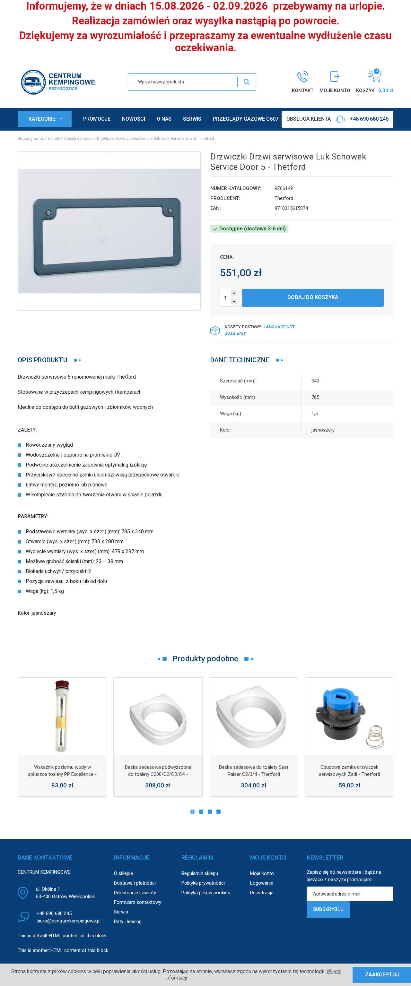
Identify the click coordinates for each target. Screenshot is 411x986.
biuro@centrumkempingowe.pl (69, 921)
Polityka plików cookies (205, 893)
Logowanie (261, 883)
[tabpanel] (62, 737)
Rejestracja (262, 893)
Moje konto (262, 873)
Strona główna (30, 138)
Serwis (121, 912)
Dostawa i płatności (135, 883)
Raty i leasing (128, 921)
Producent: (225, 198)
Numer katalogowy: (235, 188)
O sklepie (123, 873)
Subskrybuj (328, 909)
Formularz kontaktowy (137, 902)
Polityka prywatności (203, 883)
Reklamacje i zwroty (135, 893)
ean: (215, 208)
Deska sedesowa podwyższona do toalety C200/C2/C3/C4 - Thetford (158, 774)
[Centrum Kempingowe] (58, 82)
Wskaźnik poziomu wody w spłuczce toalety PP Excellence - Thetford (62, 774)
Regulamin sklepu (199, 873)
